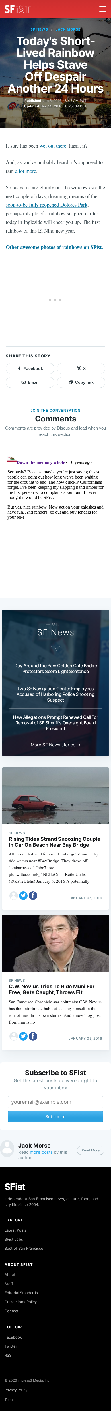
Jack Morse (68, 29)
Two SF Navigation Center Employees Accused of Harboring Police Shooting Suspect (55, 694)
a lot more (25, 170)
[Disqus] (55, 523)
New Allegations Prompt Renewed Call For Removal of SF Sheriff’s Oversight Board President (55, 722)
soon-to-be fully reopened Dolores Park (46, 204)
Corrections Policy (21, 1302)
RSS (8, 1355)
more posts (41, 1152)
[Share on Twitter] (23, 895)
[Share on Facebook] (33, 895)
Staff (9, 1283)
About (10, 1274)
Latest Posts (16, 1230)
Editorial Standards (21, 1292)
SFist (15, 1186)
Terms (9, 1399)
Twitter (11, 1346)
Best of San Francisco (24, 1248)
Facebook (13, 1337)
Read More (91, 1150)
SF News (39, 29)
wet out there (53, 145)
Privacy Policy (16, 1390)
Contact (11, 1311)
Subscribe (55, 1116)
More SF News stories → (56, 744)
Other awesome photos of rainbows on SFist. (54, 247)
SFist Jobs (14, 1239)
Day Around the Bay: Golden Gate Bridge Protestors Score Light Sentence (55, 668)
